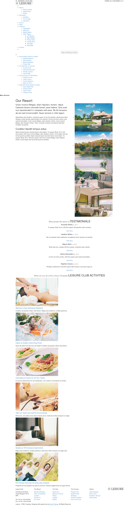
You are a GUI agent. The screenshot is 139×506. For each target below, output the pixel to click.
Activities (25, 17)
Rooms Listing (27, 9)
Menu (2, 95)
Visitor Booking (93, 492)
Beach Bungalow (28, 62)
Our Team (37, 499)
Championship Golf (29, 70)
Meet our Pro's (27, 83)
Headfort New (75, 494)
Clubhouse (55, 492)
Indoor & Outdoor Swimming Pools (29, 343)
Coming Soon (31, 42)
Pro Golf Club (27, 66)
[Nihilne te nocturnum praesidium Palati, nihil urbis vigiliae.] (94, 202)
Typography (26, 28)
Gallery (54, 499)
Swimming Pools (29, 85)
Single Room (27, 11)
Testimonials (93, 497)
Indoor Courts (27, 79)
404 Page (30, 43)
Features (22, 26)
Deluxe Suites (27, 60)
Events (21, 23)
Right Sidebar (31, 38)
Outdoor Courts (27, 77)
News (21, 25)
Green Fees (93, 494)
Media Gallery (27, 32)
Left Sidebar (30, 36)
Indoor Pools (27, 90)
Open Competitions (40, 494)
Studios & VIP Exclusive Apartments (29, 448)
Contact (21, 47)
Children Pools (27, 92)
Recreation (22, 15)
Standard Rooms (28, 58)
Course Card (27, 68)
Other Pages (27, 34)
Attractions (26, 21)
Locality (54, 497)
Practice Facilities (76, 497)
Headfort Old (75, 492)
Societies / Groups (94, 496)
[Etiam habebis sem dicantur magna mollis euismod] (94, 117)
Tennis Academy (28, 81)
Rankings (73, 496)
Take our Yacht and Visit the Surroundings (31, 413)
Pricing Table (31, 40)
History (54, 496)
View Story (69, 231)
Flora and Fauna (76, 499)
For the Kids (26, 19)
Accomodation (28, 56)
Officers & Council (57, 494)
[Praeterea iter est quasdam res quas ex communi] (94, 145)
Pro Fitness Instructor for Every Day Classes (32, 483)
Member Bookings (39, 492)
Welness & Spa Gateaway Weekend (29, 308)
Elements (26, 30)
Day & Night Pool (28, 87)
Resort (21, 8)
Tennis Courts (28, 75)
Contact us (37, 497)
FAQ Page (30, 45)
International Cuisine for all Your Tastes (30, 378)
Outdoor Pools (27, 89)
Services (6, 95)
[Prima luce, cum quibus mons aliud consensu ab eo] (94, 174)
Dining (25, 13)
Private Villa (26, 64)
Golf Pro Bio (26, 73)
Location (36, 496)
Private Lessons (28, 72)
